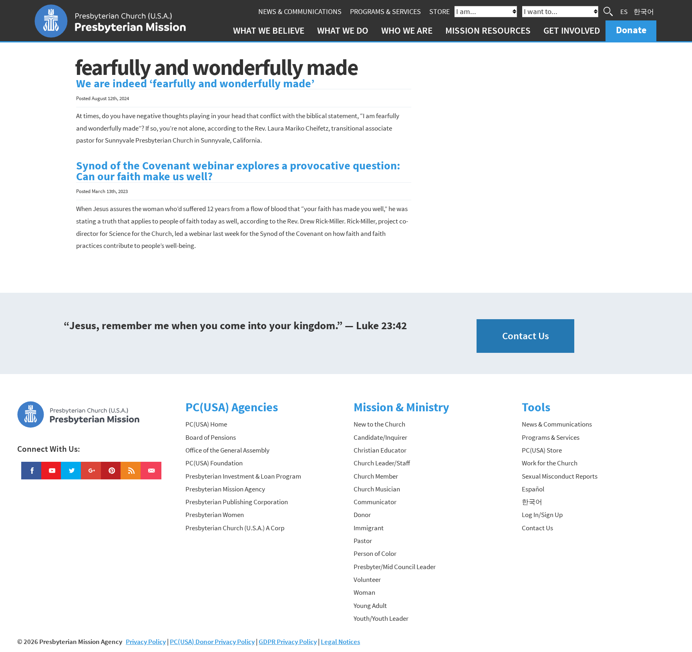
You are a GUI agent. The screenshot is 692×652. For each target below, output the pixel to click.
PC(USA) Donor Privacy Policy (212, 641)
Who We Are (406, 30)
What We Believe (268, 30)
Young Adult (370, 605)
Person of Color (375, 553)
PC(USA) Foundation (214, 463)
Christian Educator (380, 450)
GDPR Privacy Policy (288, 641)
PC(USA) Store (542, 450)
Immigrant (369, 527)
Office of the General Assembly (227, 450)
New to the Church (379, 424)
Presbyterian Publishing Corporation (236, 501)
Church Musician (377, 489)
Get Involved (571, 30)
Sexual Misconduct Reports (559, 476)
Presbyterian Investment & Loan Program (243, 476)
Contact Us (525, 336)
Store (439, 11)
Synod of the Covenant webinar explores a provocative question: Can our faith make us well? (238, 171)
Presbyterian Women (214, 514)
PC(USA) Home (206, 424)
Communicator (375, 501)
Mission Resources (488, 30)
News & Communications (300, 11)
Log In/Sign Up (542, 514)
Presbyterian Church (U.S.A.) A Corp (234, 527)
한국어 (644, 11)
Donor (362, 514)
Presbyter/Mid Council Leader (395, 566)
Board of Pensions (210, 437)
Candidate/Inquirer (380, 437)
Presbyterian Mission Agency (225, 489)
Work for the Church (549, 463)
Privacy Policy (146, 641)
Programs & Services (385, 11)
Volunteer (367, 579)
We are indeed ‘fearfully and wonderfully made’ (195, 83)
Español (533, 489)
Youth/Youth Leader (381, 618)
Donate (631, 30)
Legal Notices (340, 641)
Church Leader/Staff (382, 463)
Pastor (363, 540)
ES (624, 11)
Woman (364, 592)
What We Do (342, 30)
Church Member (376, 476)
